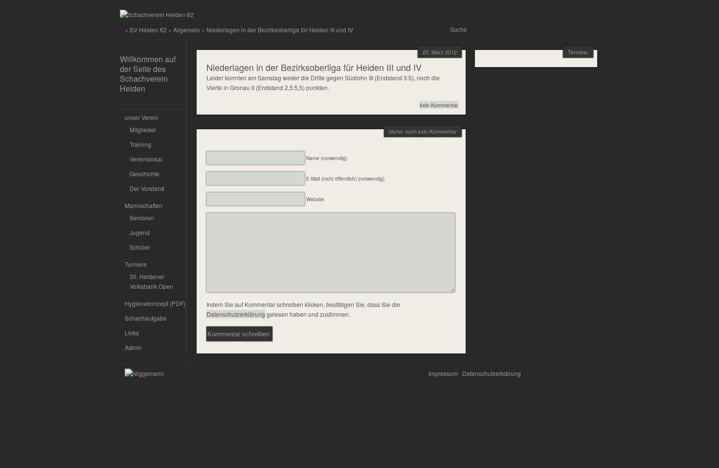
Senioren (142, 217)
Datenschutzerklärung (235, 314)
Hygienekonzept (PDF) (155, 303)
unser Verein (141, 117)
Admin (133, 347)
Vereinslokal (146, 159)
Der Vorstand (147, 188)
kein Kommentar (439, 105)
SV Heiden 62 (148, 29)
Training (140, 144)
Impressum (443, 373)
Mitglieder (143, 129)
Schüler (140, 247)
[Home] (157, 14)
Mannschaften (143, 205)
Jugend (140, 232)
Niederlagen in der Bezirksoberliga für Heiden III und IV (314, 67)
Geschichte (144, 173)
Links (132, 332)
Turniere (136, 264)
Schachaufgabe (146, 318)
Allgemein (186, 29)
